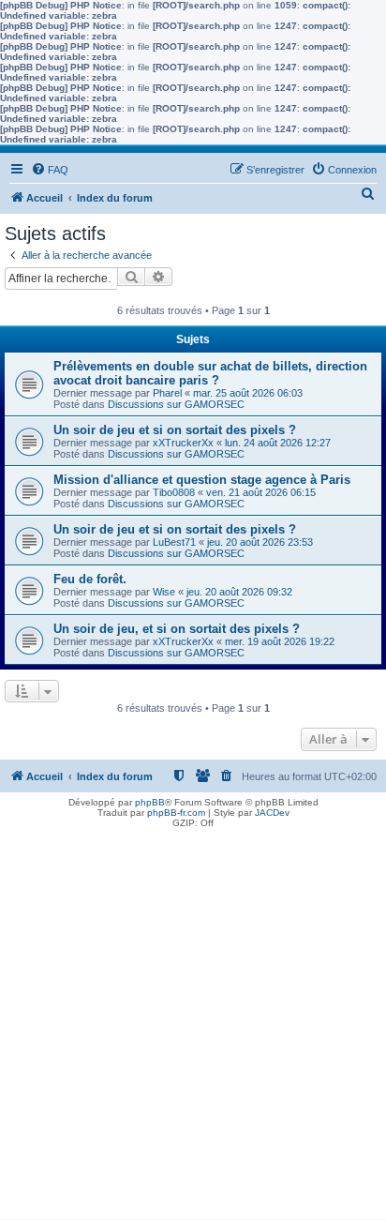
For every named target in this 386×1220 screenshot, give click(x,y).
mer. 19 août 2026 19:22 (279, 641)
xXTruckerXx (183, 442)
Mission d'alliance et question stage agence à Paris (201, 480)
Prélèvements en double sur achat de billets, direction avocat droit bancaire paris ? (210, 373)
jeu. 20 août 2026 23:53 (260, 542)
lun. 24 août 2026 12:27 (278, 442)
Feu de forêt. (89, 579)
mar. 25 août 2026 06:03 (248, 393)
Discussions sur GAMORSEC (176, 404)
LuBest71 (174, 542)
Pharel (167, 393)
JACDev (272, 812)
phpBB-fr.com (176, 812)
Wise (164, 591)
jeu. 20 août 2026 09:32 (239, 591)
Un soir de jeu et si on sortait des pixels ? (174, 430)
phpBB (150, 802)
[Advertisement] (193, 1026)
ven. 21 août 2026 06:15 (261, 492)
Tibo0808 (174, 492)
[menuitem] (49, 169)
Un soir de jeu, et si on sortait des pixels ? (176, 629)
